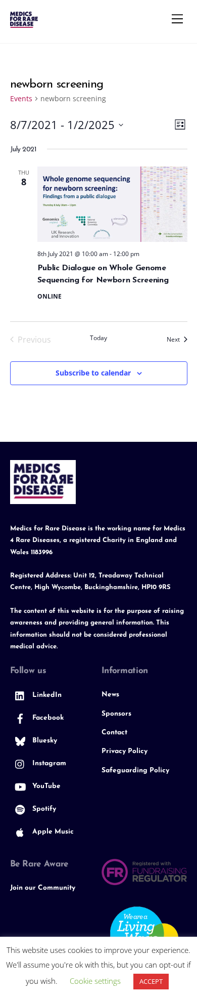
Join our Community (42, 888)
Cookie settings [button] (95, 981)
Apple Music (52, 831)
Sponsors (116, 714)
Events (21, 98)
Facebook (47, 718)
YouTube (45, 786)
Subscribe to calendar (93, 373)
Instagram (48, 763)
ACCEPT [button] (151, 981)
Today (98, 338)
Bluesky (43, 740)
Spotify (43, 809)
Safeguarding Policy (135, 770)
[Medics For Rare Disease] (24, 23)
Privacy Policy (124, 751)
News (110, 694)
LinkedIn (46, 695)
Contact (114, 732)
